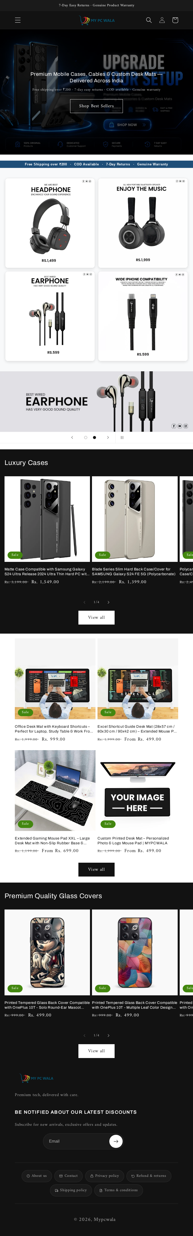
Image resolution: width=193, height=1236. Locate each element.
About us (39, 1176)
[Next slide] (108, 437)
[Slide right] (108, 602)
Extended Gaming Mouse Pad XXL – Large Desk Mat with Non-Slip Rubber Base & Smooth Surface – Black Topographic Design (54, 841)
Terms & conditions (121, 1190)
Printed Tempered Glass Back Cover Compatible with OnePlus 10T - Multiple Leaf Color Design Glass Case (134, 1005)
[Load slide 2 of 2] (94, 437)
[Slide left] (84, 602)
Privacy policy (107, 1176)
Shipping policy (73, 1190)
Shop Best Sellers (96, 106)
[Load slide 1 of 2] (85, 437)
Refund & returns (151, 1176)
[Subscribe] (115, 1141)
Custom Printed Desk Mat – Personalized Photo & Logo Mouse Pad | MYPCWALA (133, 840)
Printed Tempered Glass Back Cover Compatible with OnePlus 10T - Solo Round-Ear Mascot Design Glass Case (47, 1005)
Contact (71, 1176)
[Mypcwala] (36, 1078)
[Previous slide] (72, 437)
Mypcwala (105, 1219)
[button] (17, 20)
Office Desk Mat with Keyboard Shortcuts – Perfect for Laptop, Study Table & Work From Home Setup (54, 729)
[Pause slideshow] (120, 437)
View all (96, 618)
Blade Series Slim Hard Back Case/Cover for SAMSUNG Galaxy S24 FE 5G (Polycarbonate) (133, 571)
